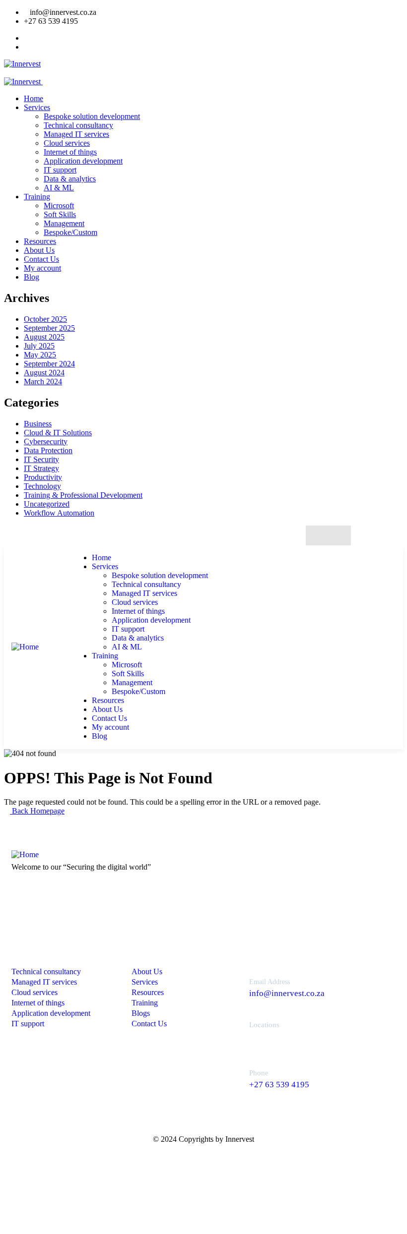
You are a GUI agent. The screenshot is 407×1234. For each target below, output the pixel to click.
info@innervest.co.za (287, 993)
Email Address (269, 982)
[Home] (25, 647)
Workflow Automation (59, 513)
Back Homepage (37, 811)
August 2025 (44, 337)
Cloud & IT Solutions (58, 432)
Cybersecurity (46, 441)
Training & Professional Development (83, 495)
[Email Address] (229, 985)
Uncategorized (46, 504)
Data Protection (48, 450)
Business (38, 423)
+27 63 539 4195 (279, 1084)
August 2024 (44, 372)
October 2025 (45, 319)
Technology (42, 486)
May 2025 (40, 355)
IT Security (41, 459)
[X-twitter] (318, 535)
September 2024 (49, 363)
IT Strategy (41, 468)
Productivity (43, 477)
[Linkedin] (338, 535)
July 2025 (39, 346)
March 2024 (43, 381)
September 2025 (49, 328)
